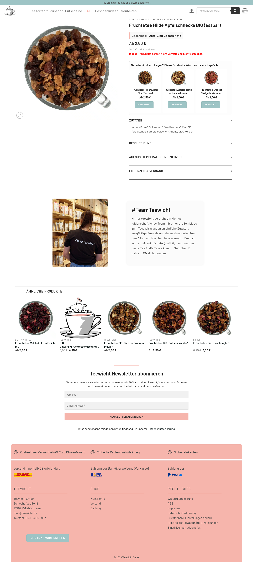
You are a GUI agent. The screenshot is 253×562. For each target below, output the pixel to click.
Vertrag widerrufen (47, 538)
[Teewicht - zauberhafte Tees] (14, 10)
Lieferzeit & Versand (146, 171)
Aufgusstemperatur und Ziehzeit (155, 157)
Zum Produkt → (144, 105)
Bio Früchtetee (173, 19)
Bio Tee (157, 19)
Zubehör (56, 11)
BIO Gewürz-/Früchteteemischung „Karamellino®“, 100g (78, 344)
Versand (96, 503)
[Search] (235, 10)
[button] (191, 11)
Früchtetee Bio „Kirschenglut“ (211, 342)
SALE (89, 11)
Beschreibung (140, 143)
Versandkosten (149, 49)
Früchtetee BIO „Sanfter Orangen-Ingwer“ (124, 344)
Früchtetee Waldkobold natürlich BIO (35, 344)
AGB (170, 503)
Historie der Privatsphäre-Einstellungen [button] (193, 522)
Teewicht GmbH (24, 498)
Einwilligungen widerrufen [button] (184, 527)
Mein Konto (98, 498)
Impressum (175, 508)
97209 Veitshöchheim (27, 508)
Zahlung (96, 508)
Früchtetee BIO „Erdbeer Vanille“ (168, 342)
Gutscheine (73, 11)
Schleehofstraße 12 (26, 503)
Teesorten (37, 11)
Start (132, 19)
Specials (144, 19)
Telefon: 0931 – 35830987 (30, 518)
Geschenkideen (106, 11)
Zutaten (135, 120)
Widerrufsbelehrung (180, 498)
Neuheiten (129, 11)
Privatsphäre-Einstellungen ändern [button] (190, 518)
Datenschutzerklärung (161, 428)
